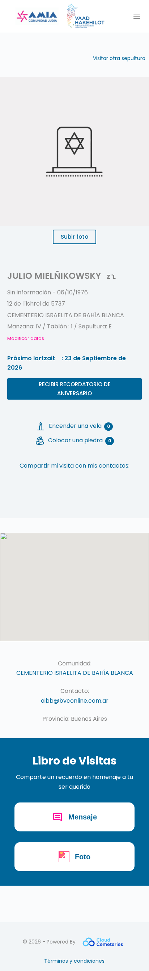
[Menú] (136, 16)
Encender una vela (79, 426)
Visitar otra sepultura (119, 58)
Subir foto (74, 236)
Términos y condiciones (74, 960)
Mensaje (82, 817)
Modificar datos (25, 338)
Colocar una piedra (79, 440)
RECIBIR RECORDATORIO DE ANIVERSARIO (75, 388)
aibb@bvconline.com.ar (74, 701)
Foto (82, 857)
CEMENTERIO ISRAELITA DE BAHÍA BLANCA (74, 673)
